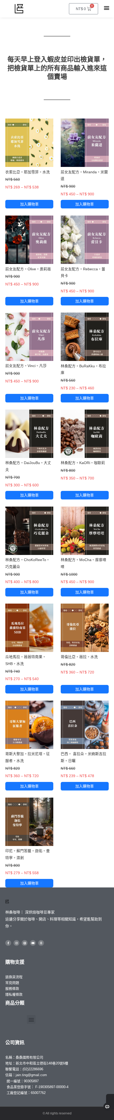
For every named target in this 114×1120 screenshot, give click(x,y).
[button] (106, 7)
